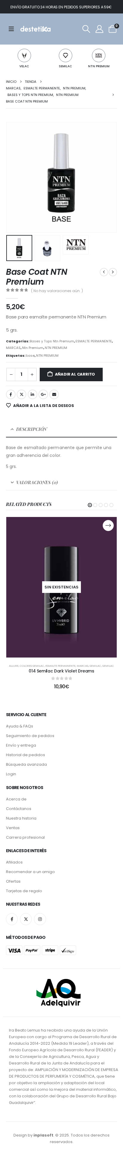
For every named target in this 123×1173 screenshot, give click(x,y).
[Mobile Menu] (13, 29)
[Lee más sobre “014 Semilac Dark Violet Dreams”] (108, 525)
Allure (14, 666)
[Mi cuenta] (99, 29)
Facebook (11, 394)
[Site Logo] (35, 29)
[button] (86, 29)
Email (54, 394)
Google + (43, 394)
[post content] (61, 587)
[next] (113, 272)
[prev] (104, 272)
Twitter (21, 394)
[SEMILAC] (65, 55)
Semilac (95, 666)
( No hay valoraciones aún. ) (57, 290)
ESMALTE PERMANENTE (94, 341)
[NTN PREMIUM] (98, 55)
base (30, 355)
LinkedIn (32, 394)
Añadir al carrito (75, 374)
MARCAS (13, 347)
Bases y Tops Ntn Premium (52, 341)
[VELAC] (24, 55)
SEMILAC (65, 66)
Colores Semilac (32, 666)
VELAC (24, 66)
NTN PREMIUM (99, 66)
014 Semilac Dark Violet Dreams (61, 671)
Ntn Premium (32, 347)
